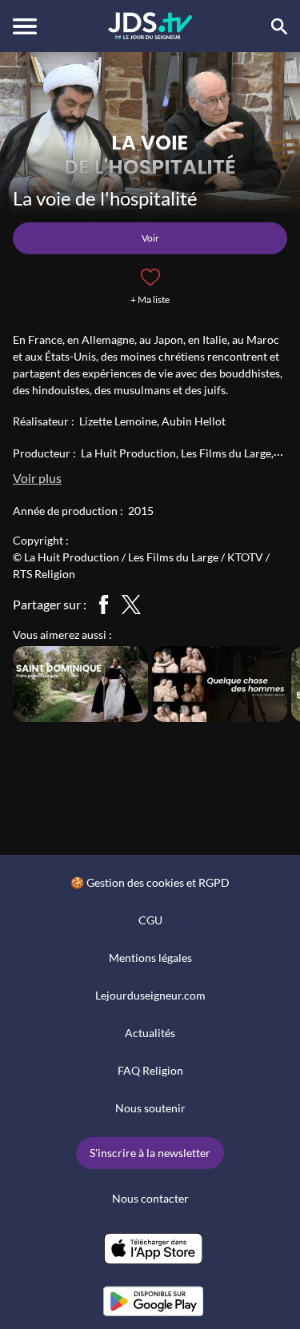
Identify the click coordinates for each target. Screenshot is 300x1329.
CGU (150, 920)
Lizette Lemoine (118, 421)
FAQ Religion (150, 1070)
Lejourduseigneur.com (150, 995)
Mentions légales (150, 957)
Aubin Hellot (194, 421)
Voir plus (37, 477)
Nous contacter (150, 1198)
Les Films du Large (226, 453)
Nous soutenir (150, 1108)
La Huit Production (128, 453)
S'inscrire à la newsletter (150, 1152)
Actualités (150, 1033)
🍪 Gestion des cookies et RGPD (150, 882)
